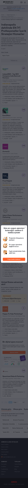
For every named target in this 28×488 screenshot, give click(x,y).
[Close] (25, 227)
